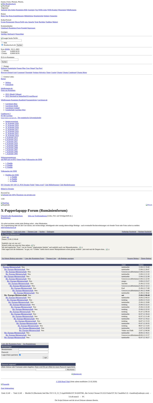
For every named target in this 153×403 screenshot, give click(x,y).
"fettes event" (39, 185)
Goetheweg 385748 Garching (9, 116)
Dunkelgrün (12, 68)
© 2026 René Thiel (63, 382)
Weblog (8, 83)
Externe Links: (9, 77)
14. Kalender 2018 (12, 127)
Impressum (31, 28)
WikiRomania (71, 10)
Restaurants (10, 22)
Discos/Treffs (19, 22)
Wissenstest (62, 10)
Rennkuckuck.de (10, 45)
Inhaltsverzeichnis (11, 121)
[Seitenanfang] (5, 203)
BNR (7, 49)
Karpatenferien (31, 100)
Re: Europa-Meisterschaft (14, 269)
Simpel (32, 68)
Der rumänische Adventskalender (29, 118)
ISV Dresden (5, 185)
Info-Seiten (12, 10)
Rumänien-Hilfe (21, 10)
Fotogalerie (9, 85)
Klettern (46, 16)
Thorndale (28, 72)
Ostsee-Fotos (21, 159)
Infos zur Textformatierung (37, 216)
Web (5, 43)
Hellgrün (4, 68)
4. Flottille (9, 165)
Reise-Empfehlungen (16, 16)
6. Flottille (9, 167)
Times (48, 72)
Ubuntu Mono (82, 72)
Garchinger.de (42, 100)
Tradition (49, 22)
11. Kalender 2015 (11, 134)
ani (8, 237)
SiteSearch (11, 34)
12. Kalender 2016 (12, 132)
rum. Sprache (29, 22)
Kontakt (24, 28)
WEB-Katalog (52, 10)
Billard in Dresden (7, 189)
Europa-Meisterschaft (11, 267)
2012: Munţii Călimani (13, 94)
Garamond (21, 72)
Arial (15, 72)
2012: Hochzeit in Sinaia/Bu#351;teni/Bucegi (21, 96)
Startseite (4, 10)
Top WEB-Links (41, 10)
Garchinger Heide (11, 106)
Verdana (36, 72)
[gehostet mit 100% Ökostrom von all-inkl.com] (18, 195)
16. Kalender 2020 (12, 123)
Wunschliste (19, 34)
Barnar (3, 79)
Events (3, 22)
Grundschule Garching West (15, 110)
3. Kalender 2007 (11, 150)
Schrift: (6, 70)
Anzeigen (31, 10)
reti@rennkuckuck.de (8, 227)
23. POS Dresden (23, 185)
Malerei (55, 22)
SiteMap (4, 34)
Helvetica (42, 72)
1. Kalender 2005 (11, 154)
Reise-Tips (4, 16)
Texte (36, 22)
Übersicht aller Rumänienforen (12, 216)
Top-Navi (39, 68)
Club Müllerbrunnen (52, 185)
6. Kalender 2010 (11, 144)
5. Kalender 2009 (11, 146)
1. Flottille (9, 163)
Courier (53, 72)
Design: (6, 66)
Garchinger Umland (12, 108)
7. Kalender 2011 (11, 142)
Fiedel (32, 185)
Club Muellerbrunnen (67, 185)
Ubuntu (59, 72)
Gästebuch (4, 28)
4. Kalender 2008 (11, 148)
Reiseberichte (38, 16)
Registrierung (5, 218)
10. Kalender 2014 (12, 136)
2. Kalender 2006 (11, 152)
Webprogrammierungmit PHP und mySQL (8, 158)
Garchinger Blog (11, 104)
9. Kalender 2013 (11, 138)
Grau (28, 68)
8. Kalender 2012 (11, 140)
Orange (19, 68)
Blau (24, 68)
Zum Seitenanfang (7, 388)
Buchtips (42, 22)
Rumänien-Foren (15, 28)
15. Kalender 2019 (12, 125)
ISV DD (14, 185)
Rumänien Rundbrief (18, 100)
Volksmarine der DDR (34, 159)
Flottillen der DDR (12, 175)
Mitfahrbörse (28, 16)
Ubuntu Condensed (69, 72)
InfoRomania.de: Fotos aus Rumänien (8, 89)
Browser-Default (7, 72)
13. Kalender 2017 (12, 129)
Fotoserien (53, 16)
